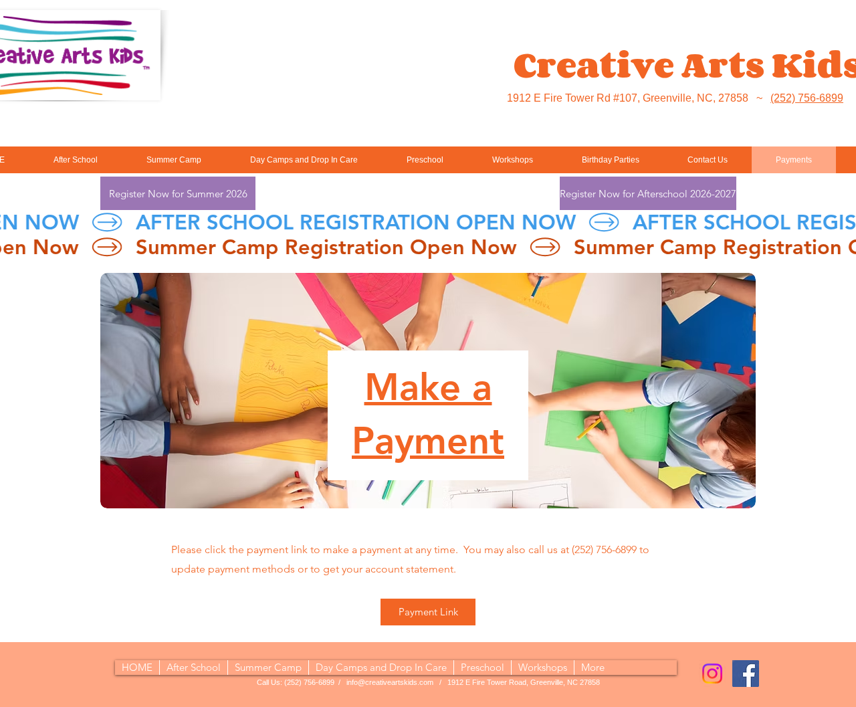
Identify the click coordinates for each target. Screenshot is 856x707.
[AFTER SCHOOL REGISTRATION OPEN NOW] (428, 222)
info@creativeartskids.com (389, 682)
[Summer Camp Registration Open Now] (428, 247)
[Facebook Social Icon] (745, 673)
